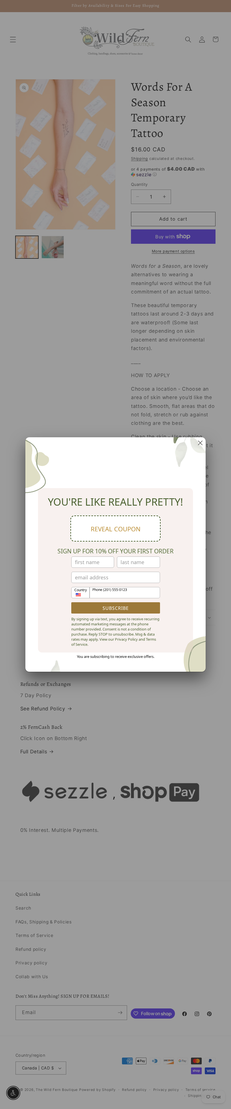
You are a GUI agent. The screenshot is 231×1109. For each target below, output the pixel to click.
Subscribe (116, 608)
